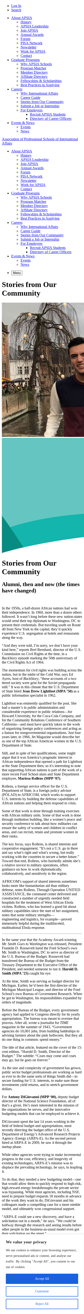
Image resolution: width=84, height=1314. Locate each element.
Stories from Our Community (42, 102)
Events (26, 127)
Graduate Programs (25, 60)
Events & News (23, 123)
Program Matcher (33, 68)
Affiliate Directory (34, 77)
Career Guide (30, 98)
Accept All (42, 1278)
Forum (25, 39)
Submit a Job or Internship (40, 106)
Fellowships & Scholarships (41, 81)
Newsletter (28, 47)
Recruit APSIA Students (48, 114)
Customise (42, 1291)
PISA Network (31, 43)
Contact (26, 56)
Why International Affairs (39, 93)
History (26, 22)
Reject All (42, 1304)
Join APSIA (29, 30)
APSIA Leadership (35, 26)
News (25, 131)
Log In (16, 6)
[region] (42, 1274)
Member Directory (34, 72)
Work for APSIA (33, 51)
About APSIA (21, 18)
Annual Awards (32, 35)
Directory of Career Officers (50, 119)
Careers (16, 89)
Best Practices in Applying (40, 85)
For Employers (31, 110)
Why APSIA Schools (36, 64)
